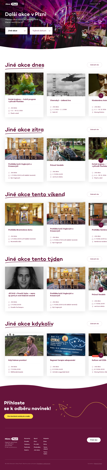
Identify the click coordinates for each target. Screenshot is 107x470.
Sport (36, 438)
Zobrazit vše (94, 65)
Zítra (45, 444)
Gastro (26, 450)
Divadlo (26, 441)
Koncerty (27, 438)
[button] (22, 3)
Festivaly (27, 447)
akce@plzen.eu (13, 447)
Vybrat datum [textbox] (39, 30)
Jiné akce (37, 450)
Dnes (45, 441)
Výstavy (27, 444)
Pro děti (36, 444)
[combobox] (16, 31)
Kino (35, 441)
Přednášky (37, 447)
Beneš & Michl (98, 463)
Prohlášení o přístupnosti (43, 463)
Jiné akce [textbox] (12, 30)
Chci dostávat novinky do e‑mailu (18, 416)
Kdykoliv (46, 438)
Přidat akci (93, 440)
